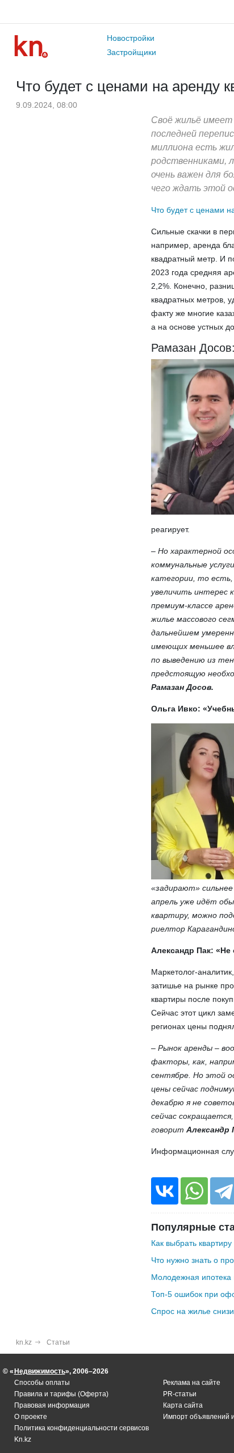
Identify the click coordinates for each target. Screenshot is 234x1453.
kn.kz (24, 1342)
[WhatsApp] (194, 1190)
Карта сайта (183, 1405)
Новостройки (130, 38)
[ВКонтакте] (164, 1190)
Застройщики (131, 52)
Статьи (58, 1342)
